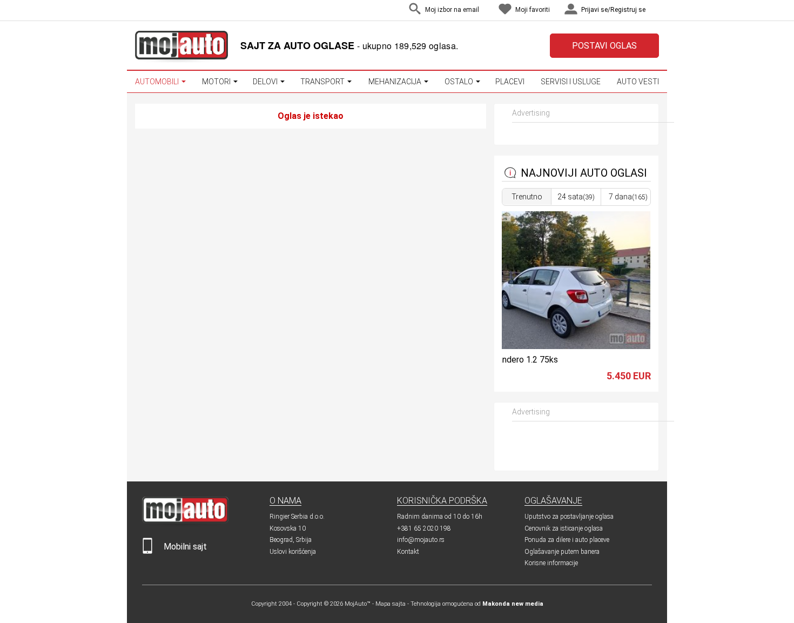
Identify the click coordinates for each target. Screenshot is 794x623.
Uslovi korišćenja (293, 551)
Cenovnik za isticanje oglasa (563, 528)
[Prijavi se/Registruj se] (656, 10)
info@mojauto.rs (421, 540)
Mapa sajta (390, 603)
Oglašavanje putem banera (562, 551)
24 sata (576, 196)
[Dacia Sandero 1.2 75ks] (559, 346)
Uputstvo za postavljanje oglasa (569, 516)
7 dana (628, 196)
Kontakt (408, 551)
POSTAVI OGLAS (604, 46)
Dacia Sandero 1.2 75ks (513, 359)
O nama (285, 500)
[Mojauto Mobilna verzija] (147, 551)
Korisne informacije (551, 563)
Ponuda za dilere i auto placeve (566, 540)
